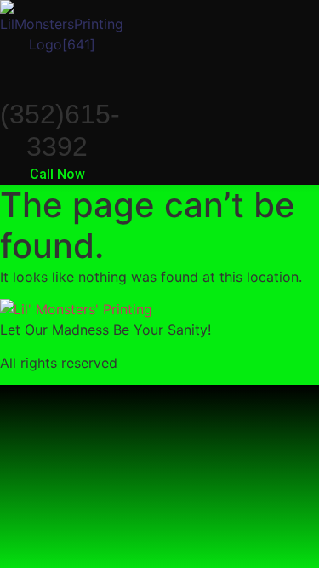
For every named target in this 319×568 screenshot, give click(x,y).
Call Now (57, 174)
